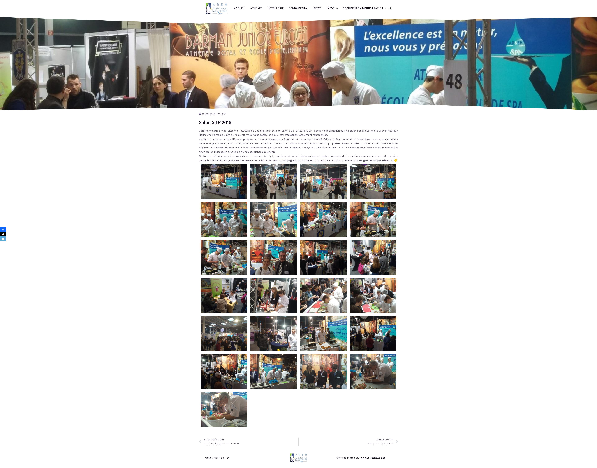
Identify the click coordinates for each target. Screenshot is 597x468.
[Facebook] (3, 229)
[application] (336, 8)
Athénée (256, 8)
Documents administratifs (363, 8)
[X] (3, 234)
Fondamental (299, 8)
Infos (330, 8)
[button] (390, 8)
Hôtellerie (276, 8)
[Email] (3, 238)
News (318, 8)
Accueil (239, 8)
